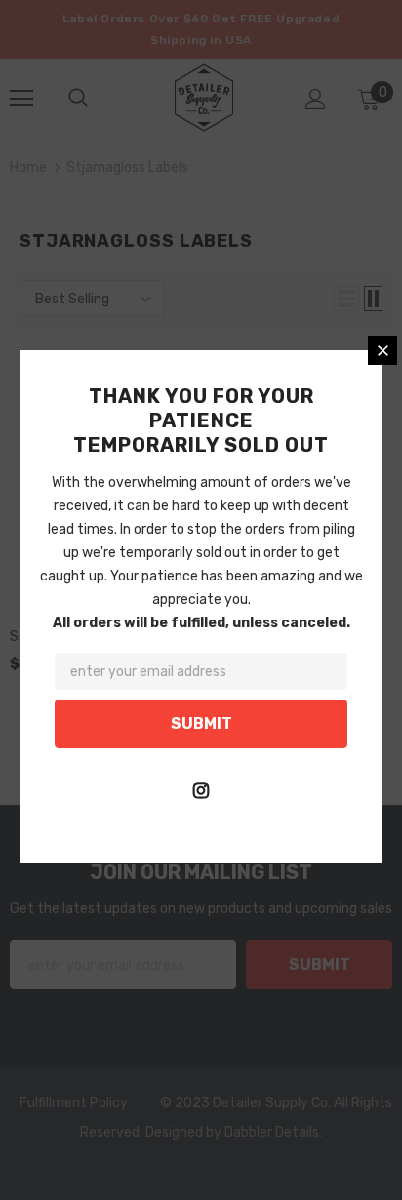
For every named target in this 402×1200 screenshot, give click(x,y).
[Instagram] (201, 790)
